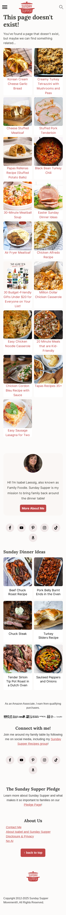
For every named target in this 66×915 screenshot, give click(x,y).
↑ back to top (33, 852)
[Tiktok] (56, 527)
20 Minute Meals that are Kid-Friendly (48, 346)
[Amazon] (33, 537)
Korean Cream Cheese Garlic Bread (17, 83)
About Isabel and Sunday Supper (28, 832)
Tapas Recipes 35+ (48, 386)
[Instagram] (44, 527)
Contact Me (13, 827)
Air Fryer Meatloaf (18, 252)
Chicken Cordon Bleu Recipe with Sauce (17, 390)
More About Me (33, 508)
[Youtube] (21, 527)
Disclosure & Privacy (20, 836)
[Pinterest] (33, 527)
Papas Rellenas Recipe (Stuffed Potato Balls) (17, 172)
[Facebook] (10, 527)
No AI (9, 841)
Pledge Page (32, 804)
